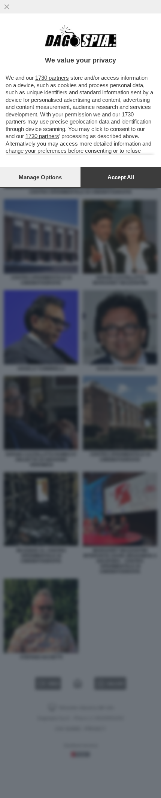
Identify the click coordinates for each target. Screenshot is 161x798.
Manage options (40, 177)
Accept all (120, 177)
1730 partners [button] (52, 77)
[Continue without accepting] (6, 6)
